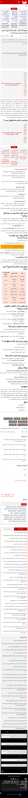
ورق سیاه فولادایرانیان (6, 515)
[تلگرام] (26, 432)
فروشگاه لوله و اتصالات (17, 519)
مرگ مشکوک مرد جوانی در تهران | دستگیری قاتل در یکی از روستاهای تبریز (14, 580)
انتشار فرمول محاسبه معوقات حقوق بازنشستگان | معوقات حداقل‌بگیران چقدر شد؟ (10, 782)
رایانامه (25, 475)
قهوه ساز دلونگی (14, 521)
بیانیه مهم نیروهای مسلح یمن (20, 532)
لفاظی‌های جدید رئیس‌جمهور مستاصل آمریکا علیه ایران (15, 564)
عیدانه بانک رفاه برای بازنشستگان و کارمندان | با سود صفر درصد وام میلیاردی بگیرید (15, 627)
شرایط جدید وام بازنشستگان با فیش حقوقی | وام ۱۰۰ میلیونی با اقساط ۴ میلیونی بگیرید (14, 163)
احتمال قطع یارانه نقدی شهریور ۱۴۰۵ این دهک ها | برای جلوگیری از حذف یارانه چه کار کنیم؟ (15, 614)
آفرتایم (11, 517)
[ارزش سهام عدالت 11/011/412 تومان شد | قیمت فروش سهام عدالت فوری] (5, 153)
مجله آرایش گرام (23, 513)
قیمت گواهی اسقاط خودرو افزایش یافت (18, 550)
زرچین (12, 515)
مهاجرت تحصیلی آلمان (22, 508)
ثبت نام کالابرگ (16, 513)
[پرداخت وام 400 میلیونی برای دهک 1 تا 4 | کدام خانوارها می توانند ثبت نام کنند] (5, 17)
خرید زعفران (16, 515)
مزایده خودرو (7, 517)
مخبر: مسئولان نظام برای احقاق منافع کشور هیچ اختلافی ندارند (13, 547)
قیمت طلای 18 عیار (22, 421)
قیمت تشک (14, 506)
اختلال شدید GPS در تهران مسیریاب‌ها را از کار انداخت (15, 606)
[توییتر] (24, 432)
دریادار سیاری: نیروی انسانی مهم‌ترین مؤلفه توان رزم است (14, 561)
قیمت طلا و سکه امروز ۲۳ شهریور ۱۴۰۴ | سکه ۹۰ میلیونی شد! (13, 445)
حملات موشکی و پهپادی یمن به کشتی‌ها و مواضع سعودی (14, 535)
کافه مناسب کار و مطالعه (12, 511)
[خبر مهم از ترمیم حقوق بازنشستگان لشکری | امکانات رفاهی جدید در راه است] (14, 17)
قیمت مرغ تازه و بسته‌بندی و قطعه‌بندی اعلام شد (16, 584)
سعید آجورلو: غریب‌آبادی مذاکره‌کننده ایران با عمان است (15, 553)
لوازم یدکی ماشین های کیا (8, 519)
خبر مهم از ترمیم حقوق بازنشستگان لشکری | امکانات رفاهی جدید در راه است (14, 25)
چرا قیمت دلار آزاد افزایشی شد (20, 555)
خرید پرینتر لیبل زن (19, 517)
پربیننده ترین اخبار (7, 529)
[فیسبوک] (22, 432)
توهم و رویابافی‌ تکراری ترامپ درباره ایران (18, 577)
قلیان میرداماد (19, 511)
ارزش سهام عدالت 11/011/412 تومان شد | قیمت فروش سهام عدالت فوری (5, 161)
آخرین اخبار (20, 529)
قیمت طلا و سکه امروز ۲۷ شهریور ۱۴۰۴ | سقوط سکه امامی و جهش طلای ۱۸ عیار (14, 440)
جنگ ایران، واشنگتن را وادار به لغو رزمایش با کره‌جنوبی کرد (14, 567)
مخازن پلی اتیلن (7, 508)
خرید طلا (23, 418)
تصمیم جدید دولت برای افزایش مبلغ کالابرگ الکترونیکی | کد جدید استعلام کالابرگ (14, 610)
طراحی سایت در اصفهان (22, 521)
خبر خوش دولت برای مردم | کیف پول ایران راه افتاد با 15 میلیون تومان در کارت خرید (11, 84)
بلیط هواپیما (24, 519)
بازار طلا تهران (12, 424)
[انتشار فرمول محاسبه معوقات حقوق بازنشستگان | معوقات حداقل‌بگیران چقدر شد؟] (23, 785)
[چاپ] (1, 36)
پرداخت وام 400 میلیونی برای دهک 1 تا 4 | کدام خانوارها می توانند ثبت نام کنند (5, 25)
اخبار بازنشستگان (8, 506)
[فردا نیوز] (24, 2)
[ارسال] (3, 36)
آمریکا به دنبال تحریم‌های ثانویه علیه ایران (18, 538)
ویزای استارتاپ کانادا (14, 508)
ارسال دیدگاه (7, 495)
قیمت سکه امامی (7, 418)
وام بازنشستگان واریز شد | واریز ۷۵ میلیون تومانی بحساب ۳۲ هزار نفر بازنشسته (13, 172)
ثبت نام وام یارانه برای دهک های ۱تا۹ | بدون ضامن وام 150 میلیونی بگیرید (23, 23)
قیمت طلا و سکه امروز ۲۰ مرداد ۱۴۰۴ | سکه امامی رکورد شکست (14, 460)
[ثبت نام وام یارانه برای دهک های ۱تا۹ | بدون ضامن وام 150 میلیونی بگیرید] (23, 16)
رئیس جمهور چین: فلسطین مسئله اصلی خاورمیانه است (15, 541)
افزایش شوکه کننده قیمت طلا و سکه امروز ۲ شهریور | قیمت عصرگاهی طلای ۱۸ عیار (14, 596)
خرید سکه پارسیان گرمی (18, 247)
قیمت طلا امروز (12, 421)
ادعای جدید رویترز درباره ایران (20, 544)
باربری (14, 517)
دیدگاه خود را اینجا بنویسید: (21, 480)
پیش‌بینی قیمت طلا (21, 424)
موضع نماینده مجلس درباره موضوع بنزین (18, 600)
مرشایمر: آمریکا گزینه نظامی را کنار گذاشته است (17, 570)
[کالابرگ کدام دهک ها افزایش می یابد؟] (23, 152)
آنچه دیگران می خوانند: (20, 169)
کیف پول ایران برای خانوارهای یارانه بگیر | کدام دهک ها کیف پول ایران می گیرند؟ (12, 176)
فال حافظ (24, 511)
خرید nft (11, 513)
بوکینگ (24, 517)
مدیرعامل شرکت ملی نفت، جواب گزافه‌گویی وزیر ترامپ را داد (14, 558)
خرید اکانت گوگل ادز (22, 515)
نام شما (25, 469)
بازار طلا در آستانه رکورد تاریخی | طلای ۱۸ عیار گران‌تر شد (14, 450)
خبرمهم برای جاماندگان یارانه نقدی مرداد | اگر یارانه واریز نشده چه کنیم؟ (14, 623)
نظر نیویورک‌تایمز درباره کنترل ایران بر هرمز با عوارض (15, 603)
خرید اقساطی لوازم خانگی (22, 506)
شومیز (10, 521)
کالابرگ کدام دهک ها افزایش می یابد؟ (23, 157)
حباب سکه (16, 418)
